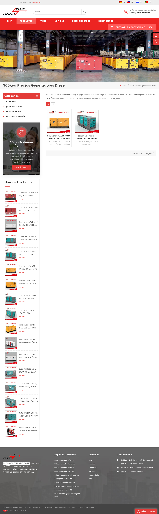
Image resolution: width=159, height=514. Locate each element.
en (132, 2)
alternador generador (15, 116)
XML (73, 508)
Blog (90, 479)
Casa (9, 21)
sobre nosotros (81, 21)
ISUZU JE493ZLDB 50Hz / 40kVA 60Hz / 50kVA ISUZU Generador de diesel (28, 415)
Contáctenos (105, 21)
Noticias (59, 21)
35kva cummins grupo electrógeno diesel (67, 495)
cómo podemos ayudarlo (21, 144)
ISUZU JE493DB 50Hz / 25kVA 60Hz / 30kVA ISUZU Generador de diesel (28, 385)
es (124, 2)
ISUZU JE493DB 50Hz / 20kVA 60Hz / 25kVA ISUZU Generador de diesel (28, 371)
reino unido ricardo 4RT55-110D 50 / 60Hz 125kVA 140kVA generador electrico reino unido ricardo (28, 356)
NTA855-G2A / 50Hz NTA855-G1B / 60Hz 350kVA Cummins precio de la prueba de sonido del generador (28, 282)
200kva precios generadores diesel (66, 475)
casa (90, 460)
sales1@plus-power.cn (139, 12)
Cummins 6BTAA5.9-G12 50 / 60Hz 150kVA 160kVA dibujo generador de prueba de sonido (28, 238)
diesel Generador (13, 111)
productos (92, 464)
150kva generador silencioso (64, 482)
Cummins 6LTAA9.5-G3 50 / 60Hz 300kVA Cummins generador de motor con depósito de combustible (28, 268)
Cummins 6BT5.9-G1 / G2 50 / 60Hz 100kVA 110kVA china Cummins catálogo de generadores (28, 224)
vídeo (43, 21)
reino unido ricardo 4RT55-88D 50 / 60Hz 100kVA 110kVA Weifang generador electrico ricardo (28, 341)
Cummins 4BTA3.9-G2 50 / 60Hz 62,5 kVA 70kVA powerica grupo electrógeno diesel (28, 209)
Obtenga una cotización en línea (134, 27)
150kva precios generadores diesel (66, 486)
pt (150, 2)
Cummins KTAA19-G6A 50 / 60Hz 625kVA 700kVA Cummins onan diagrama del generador (27, 312)
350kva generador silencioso (64, 464)
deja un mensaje (148, 511)
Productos (26, 21)
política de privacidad (86, 508)
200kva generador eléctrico (64, 468)
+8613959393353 (137, 471)
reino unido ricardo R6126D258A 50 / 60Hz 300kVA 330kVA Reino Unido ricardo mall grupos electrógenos (87, 137)
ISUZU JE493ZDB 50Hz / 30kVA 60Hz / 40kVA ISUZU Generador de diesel (28, 400)
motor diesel (11, 101)
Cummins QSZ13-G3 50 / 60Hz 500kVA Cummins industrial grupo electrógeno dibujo (27, 297)
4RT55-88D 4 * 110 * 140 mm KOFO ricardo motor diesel (28, 429)
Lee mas (22, 199)
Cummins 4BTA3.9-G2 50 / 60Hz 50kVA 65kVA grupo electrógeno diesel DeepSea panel (28, 194)
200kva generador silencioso (64, 471)
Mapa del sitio (94, 475)
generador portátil (14, 106)
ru (141, 2)
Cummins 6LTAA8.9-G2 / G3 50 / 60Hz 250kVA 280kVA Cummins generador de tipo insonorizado (28, 253)
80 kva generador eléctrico (64, 490)
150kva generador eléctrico (64, 479)
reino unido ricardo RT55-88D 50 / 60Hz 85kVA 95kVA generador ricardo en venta (28, 326)
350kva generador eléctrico (64, 460)
